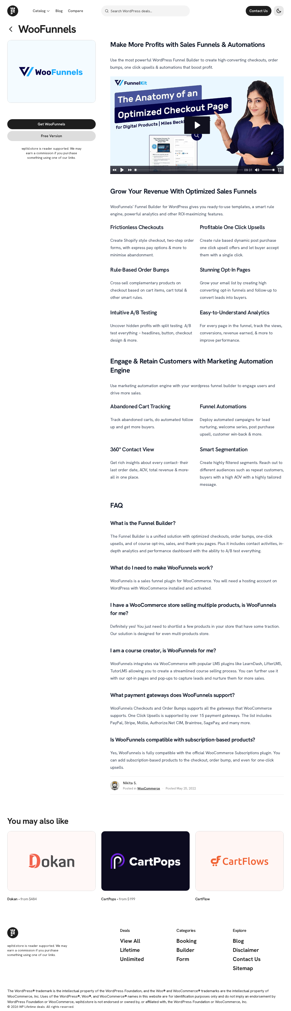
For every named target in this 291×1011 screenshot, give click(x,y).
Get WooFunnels (66, 123)
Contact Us (258, 10)
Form (182, 959)
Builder (185, 949)
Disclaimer (246, 949)
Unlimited (132, 959)
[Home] (12, 10)
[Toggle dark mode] (279, 11)
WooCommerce (148, 788)
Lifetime (130, 949)
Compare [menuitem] (75, 10)
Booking (186, 940)
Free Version (66, 135)
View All (130, 940)
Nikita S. (130, 783)
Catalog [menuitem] (39, 10)
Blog (238, 940)
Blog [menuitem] (59, 10)
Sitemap (243, 968)
